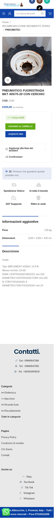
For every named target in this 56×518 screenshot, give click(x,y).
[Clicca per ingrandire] (7, 80)
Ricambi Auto (10, 404)
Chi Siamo (6, 449)
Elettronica (8, 392)
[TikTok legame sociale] (40, 8)
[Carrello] (50, 13)
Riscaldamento (10, 411)
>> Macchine (8, 398)
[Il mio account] (10, 13)
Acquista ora (15, 134)
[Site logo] (13, 4)
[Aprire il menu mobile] (4, 13)
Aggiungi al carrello (20, 126)
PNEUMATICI (12, 30)
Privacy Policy (8, 437)
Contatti (5, 455)
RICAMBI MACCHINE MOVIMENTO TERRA (26, 26)
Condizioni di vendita (12, 443)
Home (5, 22)
